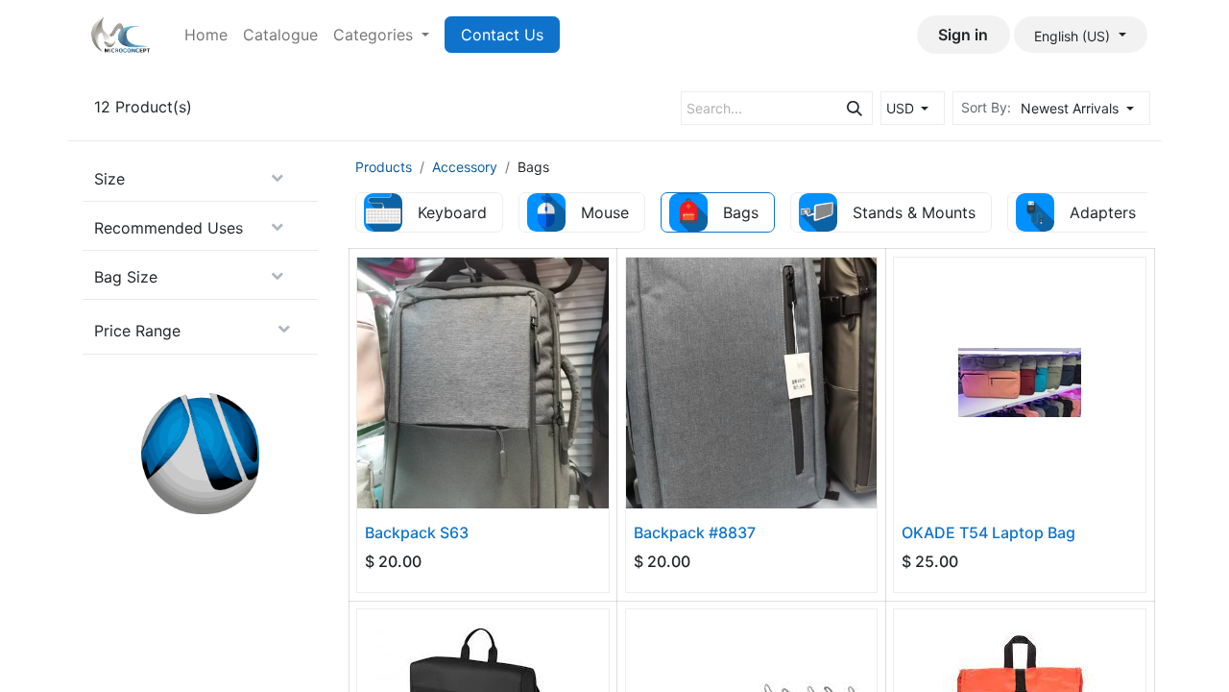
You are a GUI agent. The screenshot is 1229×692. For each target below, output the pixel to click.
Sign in (963, 34)
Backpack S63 (417, 532)
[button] (1082, 108)
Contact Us (502, 34)
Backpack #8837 (695, 532)
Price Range (137, 330)
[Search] (854, 108)
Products (383, 167)
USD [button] (902, 108)
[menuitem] (206, 34)
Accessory (464, 167)
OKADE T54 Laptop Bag (988, 532)
